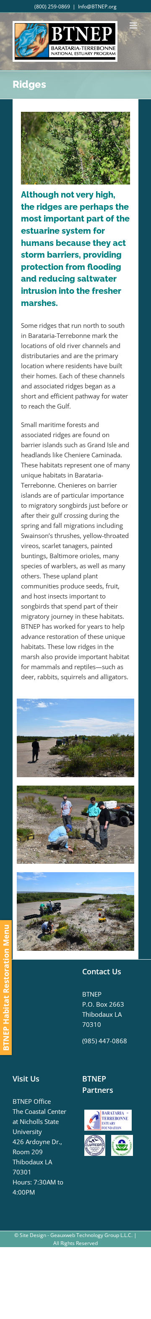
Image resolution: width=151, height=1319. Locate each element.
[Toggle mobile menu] (134, 25)
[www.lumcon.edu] (96, 1140)
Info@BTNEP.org (97, 6)
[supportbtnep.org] (110, 1112)
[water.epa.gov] (122, 1140)
